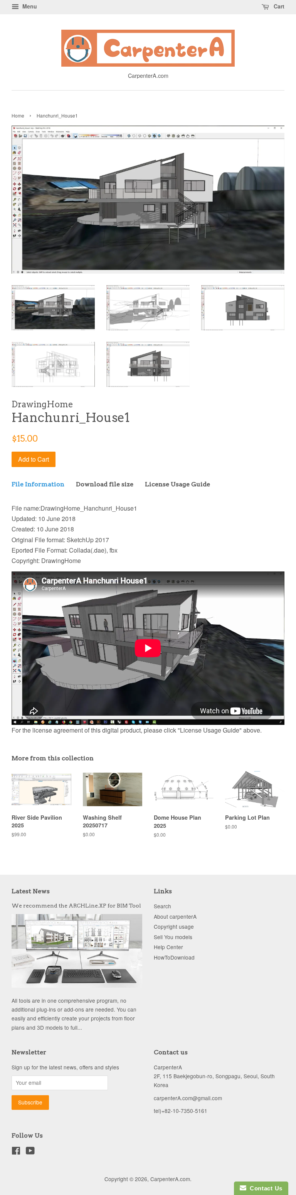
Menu (29, 6)
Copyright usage (174, 926)
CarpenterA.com (170, 1179)
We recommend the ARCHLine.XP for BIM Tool (76, 906)
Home (18, 115)
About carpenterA (175, 916)
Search (162, 906)
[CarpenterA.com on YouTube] (30, 1152)
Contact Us (264, 1188)
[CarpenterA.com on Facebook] (16, 1152)
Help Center (168, 947)
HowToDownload (174, 957)
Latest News (31, 891)
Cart (278, 6)
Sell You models (173, 937)
